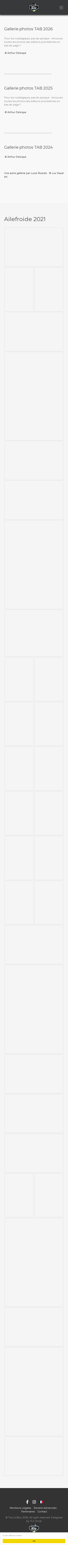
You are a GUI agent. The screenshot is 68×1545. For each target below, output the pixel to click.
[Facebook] (27, 1502)
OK (34, 1541)
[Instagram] (34, 1502)
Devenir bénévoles (45, 1507)
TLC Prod (35, 1521)
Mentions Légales (20, 1507)
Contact (42, 1511)
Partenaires (28, 1511)
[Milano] (34, 7)
